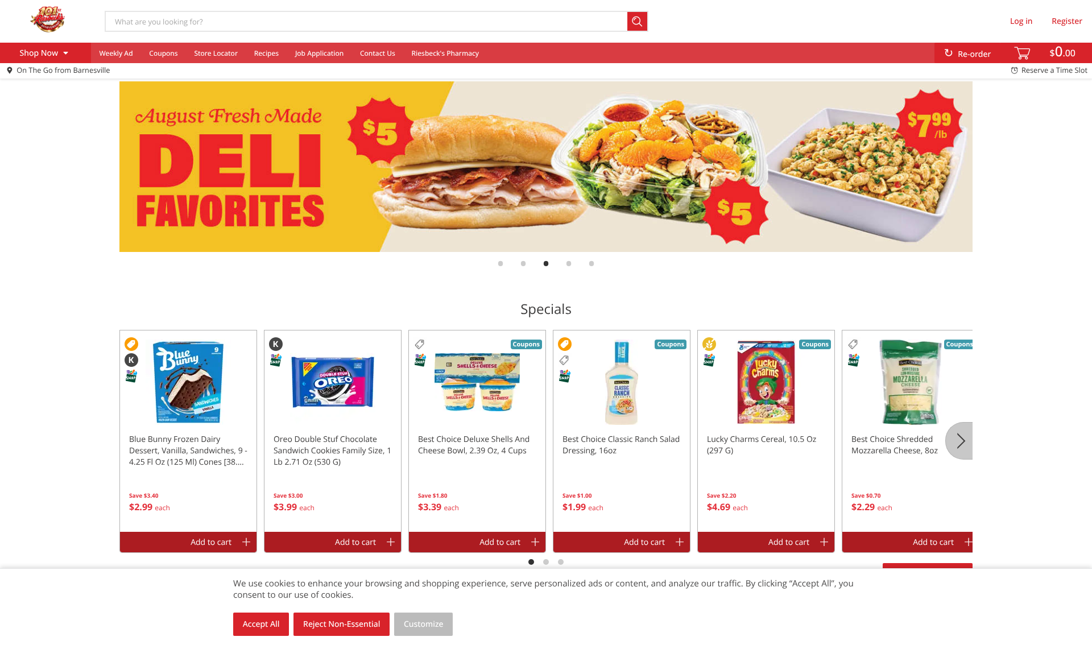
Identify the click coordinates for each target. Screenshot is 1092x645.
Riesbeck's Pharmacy (445, 53)
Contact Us (377, 53)
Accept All (261, 624)
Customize (424, 624)
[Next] (959, 441)
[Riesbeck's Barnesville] (47, 21)
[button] (188, 431)
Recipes (266, 53)
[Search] (637, 21)
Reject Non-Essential (341, 624)
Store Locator (216, 53)
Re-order (974, 54)
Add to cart (211, 542)
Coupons (163, 53)
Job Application (319, 53)
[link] (546, 166)
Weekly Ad (116, 53)
